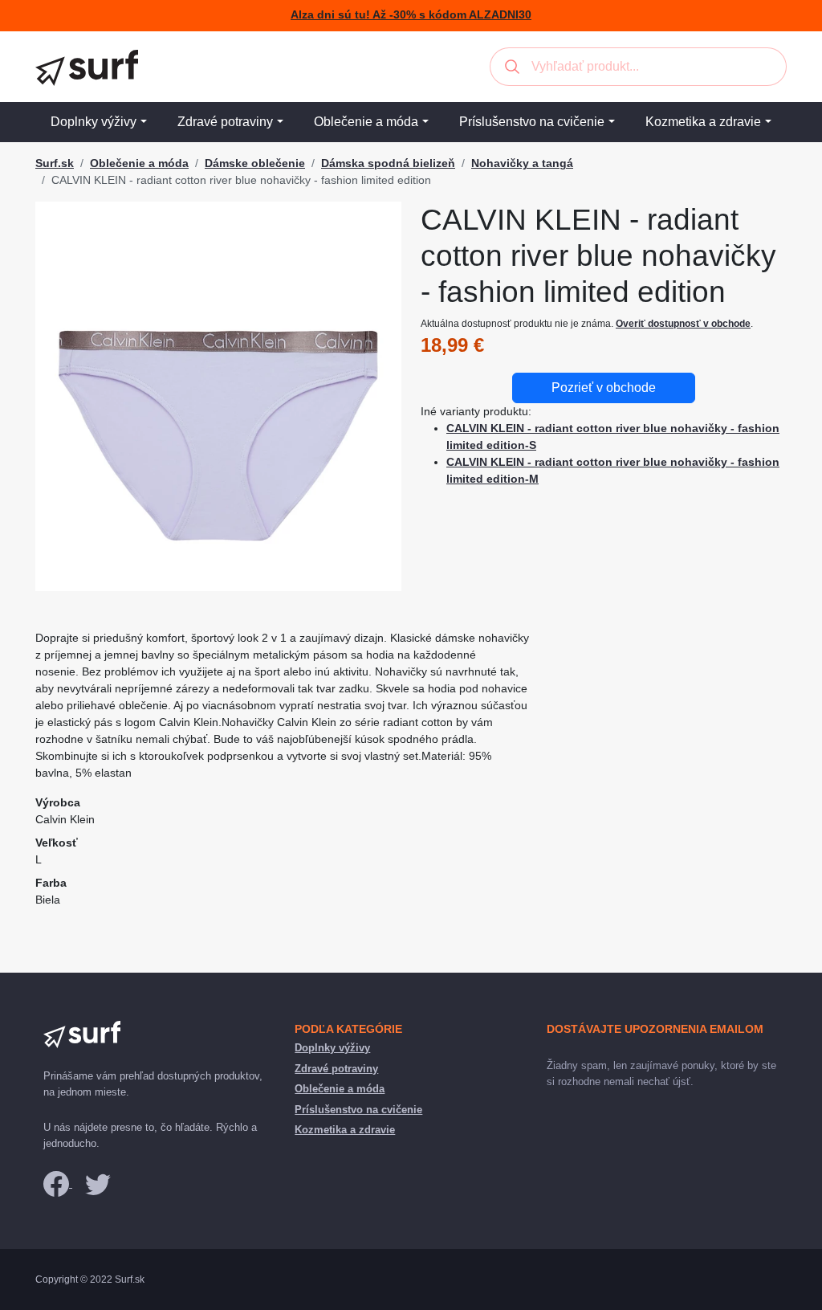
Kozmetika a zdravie (703, 122)
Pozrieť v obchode (603, 387)
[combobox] (638, 66)
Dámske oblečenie (255, 163)
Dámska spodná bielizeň (388, 163)
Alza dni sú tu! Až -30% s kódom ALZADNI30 (411, 15)
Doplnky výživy (93, 122)
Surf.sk (54, 163)
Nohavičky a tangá (522, 163)
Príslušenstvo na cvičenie (531, 122)
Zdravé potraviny (225, 122)
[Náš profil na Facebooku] (57, 1183)
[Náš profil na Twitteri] (98, 1183)
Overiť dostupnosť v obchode (683, 323)
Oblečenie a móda (366, 122)
